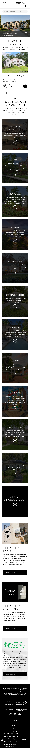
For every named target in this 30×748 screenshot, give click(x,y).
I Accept (23, 739)
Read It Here (10, 572)
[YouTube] (19, 716)
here (12, 746)
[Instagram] (15, 716)
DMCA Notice (15, 726)
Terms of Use (15, 723)
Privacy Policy (15, 720)
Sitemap (15, 728)
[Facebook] (10, 716)
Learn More (9, 674)
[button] (28, 739)
